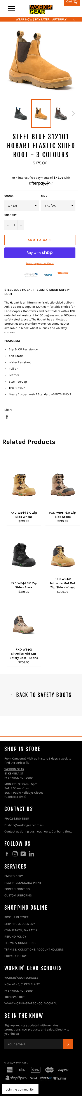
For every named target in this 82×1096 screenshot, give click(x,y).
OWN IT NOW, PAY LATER (20, 930)
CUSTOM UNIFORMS (18, 895)
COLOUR (9, 195)
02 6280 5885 (19, 818)
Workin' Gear (20, 1062)
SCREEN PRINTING (17, 889)
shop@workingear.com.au (25, 825)
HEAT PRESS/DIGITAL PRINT (22, 883)
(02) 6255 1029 (15, 997)
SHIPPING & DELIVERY (19, 924)
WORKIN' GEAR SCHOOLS (21, 978)
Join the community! (20, 1089)
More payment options (40, 263)
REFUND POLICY (15, 936)
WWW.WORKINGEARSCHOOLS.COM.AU (30, 1003)
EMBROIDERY (13, 876)
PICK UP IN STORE (16, 917)
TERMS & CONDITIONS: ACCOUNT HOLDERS (34, 949)
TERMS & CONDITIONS (19, 943)
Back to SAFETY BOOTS (43, 695)
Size (44, 195)
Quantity (10, 214)
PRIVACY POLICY (15, 956)
